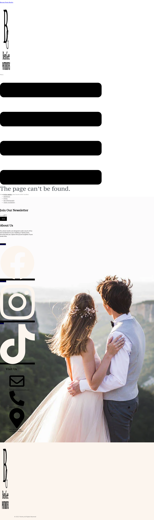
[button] (51, 133)
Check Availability (9, 202)
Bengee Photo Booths (6, 2)
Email (2, 216)
